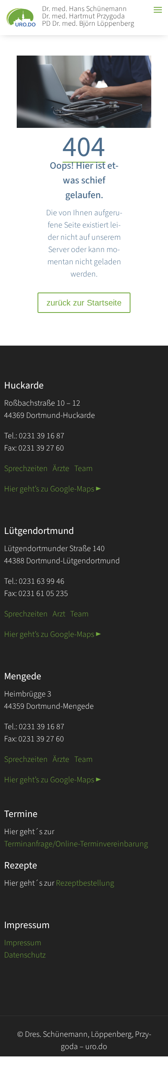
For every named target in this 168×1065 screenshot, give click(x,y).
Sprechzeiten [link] (26, 468)
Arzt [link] (59, 614)
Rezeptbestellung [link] (85, 883)
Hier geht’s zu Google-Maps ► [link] (52, 489)
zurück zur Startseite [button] (84, 302)
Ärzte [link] (61, 468)
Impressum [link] (22, 943)
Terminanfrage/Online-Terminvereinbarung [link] (76, 844)
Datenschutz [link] (25, 955)
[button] (160, 1016)
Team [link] (83, 468)
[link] (24, 26)
